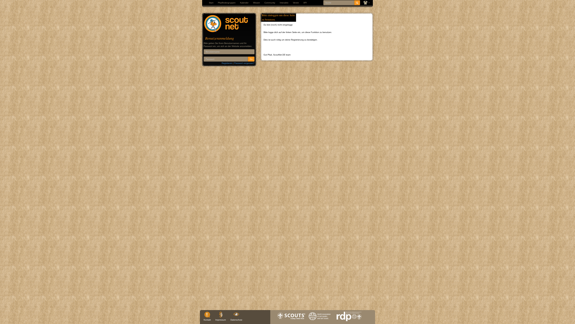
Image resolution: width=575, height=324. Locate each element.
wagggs (320, 321)
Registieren (227, 63)
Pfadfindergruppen (227, 2)
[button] (366, 3)
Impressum (220, 320)
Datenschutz (236, 320)
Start (211, 2)
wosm (291, 321)
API (305, 2)
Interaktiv (284, 2)
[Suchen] (357, 2)
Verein (296, 2)
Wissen (256, 2)
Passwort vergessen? (244, 63)
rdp (349, 321)
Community (269, 2)
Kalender (244, 2)
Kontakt (207, 320)
